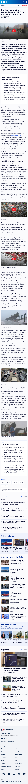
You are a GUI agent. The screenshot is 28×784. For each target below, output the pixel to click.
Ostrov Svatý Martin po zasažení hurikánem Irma (11, 218)
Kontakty (17, 769)
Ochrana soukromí (10, 781)
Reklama (17, 749)
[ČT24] (4, 2)
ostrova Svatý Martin (16, 135)
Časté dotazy (18, 766)
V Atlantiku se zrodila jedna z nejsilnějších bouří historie (12, 490)
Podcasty (3, 757)
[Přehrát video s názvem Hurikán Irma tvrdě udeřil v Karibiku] (14, 259)
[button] (14, 31)
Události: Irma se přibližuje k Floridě (9, 39)
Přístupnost (18, 781)
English (2, 781)
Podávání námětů (19, 763)
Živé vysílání (4, 749)
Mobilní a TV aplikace (6, 766)
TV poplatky (4, 751)
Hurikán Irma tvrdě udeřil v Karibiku (9, 267)
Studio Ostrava (18, 754)
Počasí (8, 482)
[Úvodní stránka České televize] (7, 729)
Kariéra (16, 760)
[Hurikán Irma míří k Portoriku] (14, 428)
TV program (4, 746)
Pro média (17, 746)
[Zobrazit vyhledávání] (23, 2)
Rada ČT (17, 757)
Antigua (21, 482)
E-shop (3, 763)
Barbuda (15, 482)
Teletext (3, 754)
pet (2, 19)
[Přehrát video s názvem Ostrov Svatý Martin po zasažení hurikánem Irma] (14, 209)
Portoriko (4, 486)
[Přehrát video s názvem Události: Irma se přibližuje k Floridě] (14, 30)
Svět (3, 482)
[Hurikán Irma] (14, 317)
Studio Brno (17, 751)
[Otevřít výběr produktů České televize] (26, 2)
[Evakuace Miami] (14, 375)
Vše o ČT (3, 769)
